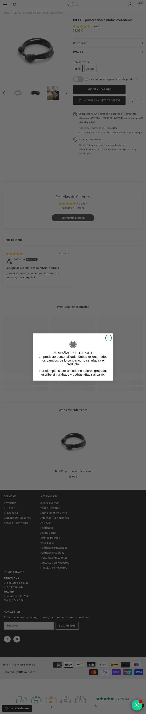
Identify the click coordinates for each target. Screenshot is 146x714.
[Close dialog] (108, 338)
